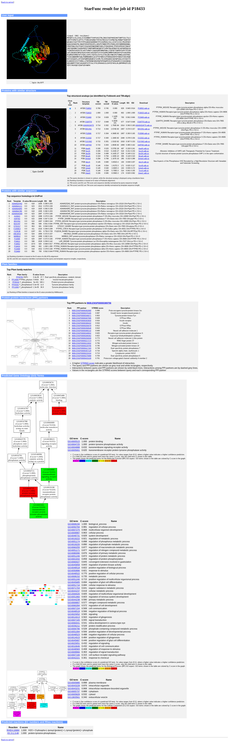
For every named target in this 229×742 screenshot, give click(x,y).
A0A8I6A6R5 (17, 209)
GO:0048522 (74, 573)
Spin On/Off (38, 83)
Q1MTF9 (88, 122)
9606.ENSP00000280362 (81, 336)
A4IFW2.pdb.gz (144, 145)
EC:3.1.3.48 (13, 733)
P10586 (88, 133)
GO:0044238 (74, 600)
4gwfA (87, 149)
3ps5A (87, 154)
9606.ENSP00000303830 (81, 321)
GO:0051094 (74, 632)
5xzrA (88, 151)
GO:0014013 (74, 617)
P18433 (88, 113)
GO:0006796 (74, 629)
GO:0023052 (74, 614)
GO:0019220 (74, 544)
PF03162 (15, 285)
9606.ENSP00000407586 (81, 318)
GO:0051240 (74, 579)
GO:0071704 (74, 588)
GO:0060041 (74, 623)
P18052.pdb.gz (143, 108)
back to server (7, 2)
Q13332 (88, 138)
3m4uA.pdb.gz (143, 159)
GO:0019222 (74, 538)
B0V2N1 (88, 129)
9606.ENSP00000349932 (81, 333)
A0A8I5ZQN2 (17, 204)
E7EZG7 (17, 226)
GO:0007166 (74, 655)
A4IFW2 (88, 145)
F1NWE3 (17, 229)
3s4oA (87, 168)
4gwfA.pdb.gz (143, 149)
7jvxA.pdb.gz (144, 171)
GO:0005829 (74, 694)
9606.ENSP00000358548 (81, 328)
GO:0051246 (74, 556)
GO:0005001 (74, 450)
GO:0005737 (74, 691)
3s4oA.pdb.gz (143, 168)
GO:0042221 (74, 658)
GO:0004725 (74, 444)
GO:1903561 (74, 697)
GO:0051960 (74, 597)
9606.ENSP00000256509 (81, 338)
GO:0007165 (74, 620)
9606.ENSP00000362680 (81, 311)
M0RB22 (17, 236)
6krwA (87, 156)
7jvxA (88, 171)
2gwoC (88, 173)
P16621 (17, 241)
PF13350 (15, 287)
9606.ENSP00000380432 (81, 323)
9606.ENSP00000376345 (81, 313)
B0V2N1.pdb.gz (144, 129)
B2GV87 (17, 224)
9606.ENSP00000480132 (81, 331)
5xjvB (88, 166)
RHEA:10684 (13, 730)
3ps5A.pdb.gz (143, 154)
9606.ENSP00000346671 (81, 316)
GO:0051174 (74, 541)
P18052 (88, 108)
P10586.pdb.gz (143, 133)
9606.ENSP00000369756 (99, 303)
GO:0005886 (74, 683)
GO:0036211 (74, 626)
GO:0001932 (74, 559)
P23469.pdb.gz (143, 117)
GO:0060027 (74, 562)
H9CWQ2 (17, 234)
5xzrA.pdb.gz (144, 151)
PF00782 (19, 277)
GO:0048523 (74, 634)
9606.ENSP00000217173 (81, 341)
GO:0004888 (74, 447)
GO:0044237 (74, 591)
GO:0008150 (74, 524)
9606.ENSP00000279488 (81, 356)
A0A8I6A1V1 (17, 206)
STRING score (87, 363)
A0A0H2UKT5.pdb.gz (143, 125)
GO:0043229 (74, 685)
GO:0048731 (74, 536)
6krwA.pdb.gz (143, 156)
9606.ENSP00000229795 (81, 346)
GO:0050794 (74, 527)
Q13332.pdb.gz (143, 138)
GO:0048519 (74, 611)
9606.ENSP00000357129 (81, 351)
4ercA (88, 162)
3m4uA (88, 159)
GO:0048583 (74, 649)
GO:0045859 (74, 565)
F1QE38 (17, 231)
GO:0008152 (74, 576)
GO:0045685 (74, 582)
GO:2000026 (74, 594)
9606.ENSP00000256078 (81, 326)
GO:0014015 (74, 637)
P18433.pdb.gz (143, 113)
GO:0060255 (74, 547)
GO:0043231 (74, 688)
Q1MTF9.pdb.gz (143, 122)
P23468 (17, 249)
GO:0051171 (74, 550)
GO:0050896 (74, 570)
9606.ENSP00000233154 (81, 353)
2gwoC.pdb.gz (143, 173)
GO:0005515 (74, 441)
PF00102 (15, 282)
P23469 (88, 117)
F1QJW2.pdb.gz (143, 142)
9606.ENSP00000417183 (81, 348)
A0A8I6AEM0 (17, 214)
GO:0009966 (74, 652)
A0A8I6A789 (17, 211)
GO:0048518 (74, 568)
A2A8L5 (17, 216)
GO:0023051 (74, 643)
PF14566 (15, 280)
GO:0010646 (74, 646)
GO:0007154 (74, 608)
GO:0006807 (74, 602)
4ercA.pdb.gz (144, 162)
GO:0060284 (74, 605)
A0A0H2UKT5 (88, 125)
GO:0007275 (74, 530)
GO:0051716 (74, 585)
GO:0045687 (74, 640)
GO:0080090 (74, 553)
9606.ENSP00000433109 (81, 358)
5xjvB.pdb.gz (144, 166)
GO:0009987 (74, 533)
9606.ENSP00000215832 (81, 343)
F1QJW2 (88, 142)
